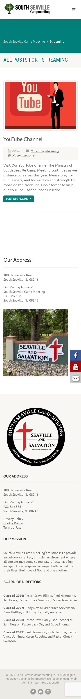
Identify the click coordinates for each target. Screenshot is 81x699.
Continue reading (17, 198)
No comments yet (23, 155)
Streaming (38, 151)
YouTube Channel (23, 139)
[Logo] (27, 8)
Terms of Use (12, 527)
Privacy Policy (13, 519)
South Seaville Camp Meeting (24, 41)
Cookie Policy (13, 523)
